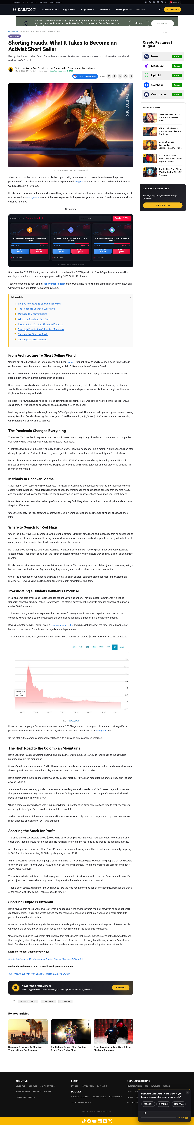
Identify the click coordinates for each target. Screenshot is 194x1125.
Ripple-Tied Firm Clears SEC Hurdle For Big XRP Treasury (170, 172)
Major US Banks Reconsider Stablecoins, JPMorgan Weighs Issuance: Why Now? (170, 145)
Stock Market (65, 1001)
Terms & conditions (81, 1102)
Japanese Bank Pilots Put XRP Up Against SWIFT (169, 118)
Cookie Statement (80, 1097)
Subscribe (174, 9)
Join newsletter (56, 2)
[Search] (160, 9)
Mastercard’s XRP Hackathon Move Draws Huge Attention (170, 158)
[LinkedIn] (158, 2)
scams (70, 362)
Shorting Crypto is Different (32, 339)
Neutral (179, 1104)
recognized (33, 197)
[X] (166, 2)
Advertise (43, 2)
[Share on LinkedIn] (120, 76)
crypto (79, 181)
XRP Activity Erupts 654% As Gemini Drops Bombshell (170, 131)
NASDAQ (74, 720)
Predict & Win (122, 218)
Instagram (101, 730)
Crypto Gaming (134, 1092)
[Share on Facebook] (114, 76)
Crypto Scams (48, 1001)
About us (16, 2)
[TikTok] (146, 2)
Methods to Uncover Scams (32, 313)
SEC (146, 1086)
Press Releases (23, 1092)
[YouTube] (154, 2)
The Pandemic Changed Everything (36, 308)
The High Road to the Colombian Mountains (41, 329)
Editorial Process (42, 1092)
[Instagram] (162, 2)
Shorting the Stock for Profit (33, 334)
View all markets (35, 218)
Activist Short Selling (28, 1001)
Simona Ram (31, 68)
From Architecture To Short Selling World (39, 303)
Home (10, 31)
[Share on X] (109, 76)
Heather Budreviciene (84, 68)
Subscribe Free (163, 205)
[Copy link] (131, 76)
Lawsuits (155, 1086)
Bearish (163, 1104)
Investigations (134, 1086)
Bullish (148, 1104)
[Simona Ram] (10, 69)
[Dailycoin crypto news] (24, 9)
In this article (17, 297)
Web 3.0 (166, 1086)
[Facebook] (150, 2)
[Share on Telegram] (125, 76)
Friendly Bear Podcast (53, 283)
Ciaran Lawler (60, 68)
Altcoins (15, 31)
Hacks (130, 1097)
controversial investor (62, 625)
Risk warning (115, 1097)
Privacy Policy (99, 1097)
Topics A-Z (102, 1086)
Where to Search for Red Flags (34, 319)
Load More (70, 1061)
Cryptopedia (87, 1086)
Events (25, 2)
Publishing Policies (25, 1097)
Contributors (47, 1086)
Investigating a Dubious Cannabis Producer (40, 324)
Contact (34, 2)
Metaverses (132, 1103)
